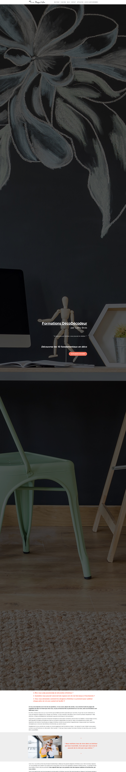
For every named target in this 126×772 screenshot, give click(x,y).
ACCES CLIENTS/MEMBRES (91, 2)
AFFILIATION (80, 2)
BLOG (68, 2)
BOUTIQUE (56, 2)
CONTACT (73, 2)
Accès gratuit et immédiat (78, 353)
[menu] (75, 2)
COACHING (63, 2)
